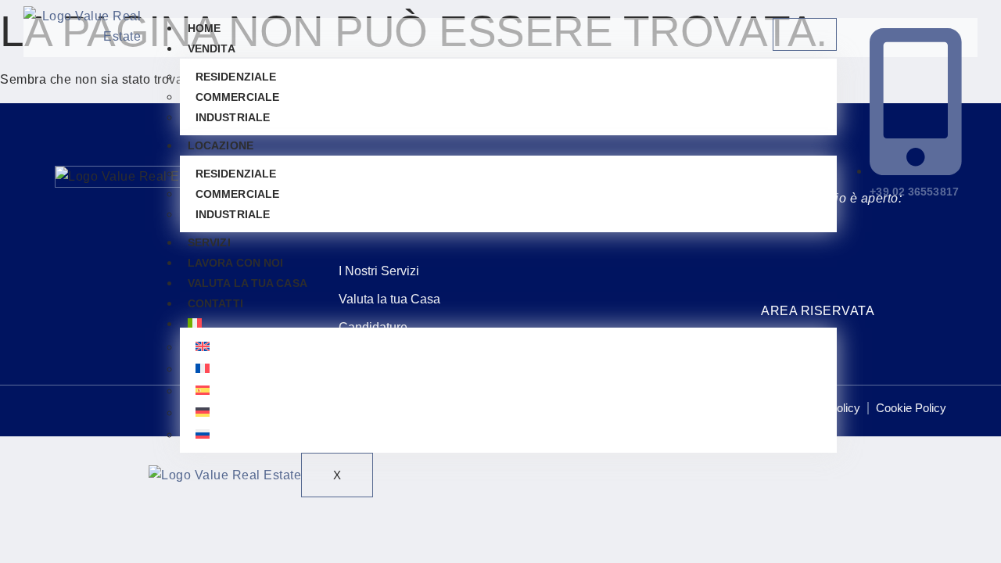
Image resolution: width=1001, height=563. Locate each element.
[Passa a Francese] (508, 368)
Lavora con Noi (235, 262)
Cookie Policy (911, 407)
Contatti (215, 303)
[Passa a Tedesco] (508, 412)
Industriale (233, 117)
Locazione (220, 145)
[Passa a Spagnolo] (508, 390)
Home (204, 28)
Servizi (209, 242)
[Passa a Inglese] (508, 346)
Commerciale (237, 97)
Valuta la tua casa (247, 283)
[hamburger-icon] (805, 34)
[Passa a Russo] (508, 434)
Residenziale (236, 76)
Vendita (211, 48)
